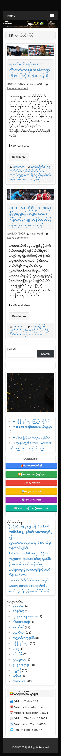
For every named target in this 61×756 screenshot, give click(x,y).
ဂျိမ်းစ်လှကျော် (21, 621)
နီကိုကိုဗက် (31, 171)
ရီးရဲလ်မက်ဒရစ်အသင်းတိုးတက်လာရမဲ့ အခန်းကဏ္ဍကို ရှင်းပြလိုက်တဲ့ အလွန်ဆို (29, 70)
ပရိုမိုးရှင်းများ (21, 643)
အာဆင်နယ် (35, 334)
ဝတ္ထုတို (17, 670)
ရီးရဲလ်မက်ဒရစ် (18, 334)
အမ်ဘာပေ (22, 179)
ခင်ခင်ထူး (19, 605)
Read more (19, 157)
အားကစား (19, 167)
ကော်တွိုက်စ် (38, 167)
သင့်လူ (17, 675)
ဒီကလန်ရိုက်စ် (32, 330)
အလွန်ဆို (35, 179)
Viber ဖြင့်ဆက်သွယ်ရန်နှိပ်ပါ (33, 437)
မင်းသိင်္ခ (18, 654)
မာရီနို (44, 330)
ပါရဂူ (16, 648)
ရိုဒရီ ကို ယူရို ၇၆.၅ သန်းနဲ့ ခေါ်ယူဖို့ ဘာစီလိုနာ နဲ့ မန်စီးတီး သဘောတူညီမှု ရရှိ (30, 532)
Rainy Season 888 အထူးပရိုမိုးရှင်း (29, 553)
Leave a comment (17, 88)
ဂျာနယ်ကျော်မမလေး (25, 616)
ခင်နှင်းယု (18, 611)
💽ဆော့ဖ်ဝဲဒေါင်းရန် (31, 491)
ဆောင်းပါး (19, 632)
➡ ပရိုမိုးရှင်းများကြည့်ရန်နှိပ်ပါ (31, 421)
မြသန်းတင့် (19, 659)
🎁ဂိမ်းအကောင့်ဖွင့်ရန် (31, 465)
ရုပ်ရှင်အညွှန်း (21, 664)
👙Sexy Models (31, 482)
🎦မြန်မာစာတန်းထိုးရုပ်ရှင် (31, 474)
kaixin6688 (36, 84)
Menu (11, 15)
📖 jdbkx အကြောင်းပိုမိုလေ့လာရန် (31, 508)
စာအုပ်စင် (18, 627)
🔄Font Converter (31, 499)
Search (11, 348)
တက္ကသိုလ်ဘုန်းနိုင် (24, 638)
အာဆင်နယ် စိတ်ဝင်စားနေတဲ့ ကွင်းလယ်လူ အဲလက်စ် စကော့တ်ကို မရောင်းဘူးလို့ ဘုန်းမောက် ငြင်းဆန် (29, 586)
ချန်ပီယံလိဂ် (16, 330)
